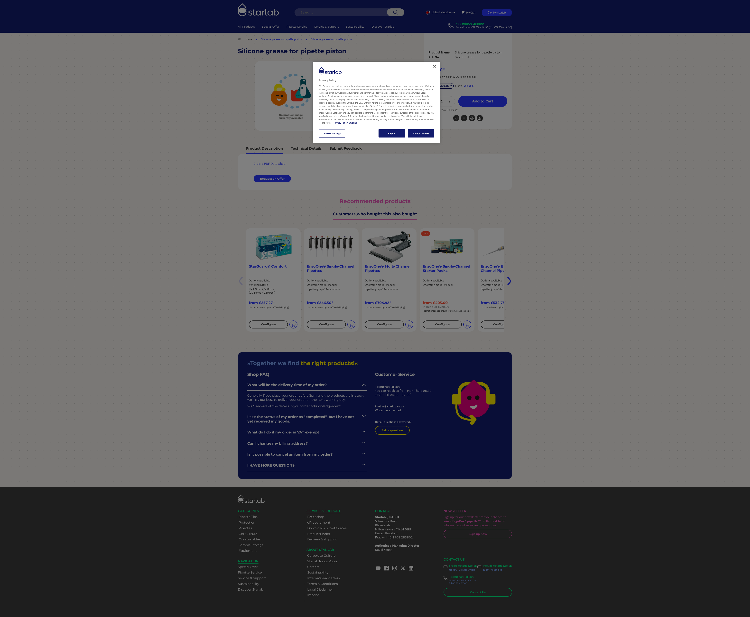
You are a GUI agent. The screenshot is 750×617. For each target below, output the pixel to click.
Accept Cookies (421, 133)
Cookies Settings (332, 133)
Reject (391, 133)
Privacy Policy (341, 122)
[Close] (434, 66)
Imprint (353, 122)
